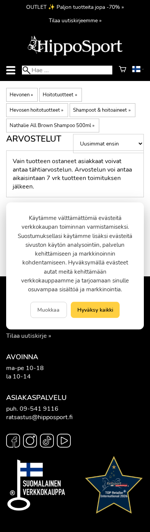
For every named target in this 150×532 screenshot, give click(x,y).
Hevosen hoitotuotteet (36, 110)
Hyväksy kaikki (95, 310)
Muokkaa (48, 310)
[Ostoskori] (122, 70)
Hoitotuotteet (60, 94)
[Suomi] (138, 70)
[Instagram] (30, 442)
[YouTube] (64, 442)
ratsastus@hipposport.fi (39, 417)
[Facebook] (13, 442)
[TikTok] (47, 442)
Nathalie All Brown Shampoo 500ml (52, 125)
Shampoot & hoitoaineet (101, 110)
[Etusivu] (75, 55)
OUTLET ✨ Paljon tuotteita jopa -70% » (75, 7)
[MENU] (10, 70)
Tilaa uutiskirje (26, 336)
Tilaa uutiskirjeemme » (75, 20)
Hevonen (21, 94)
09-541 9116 (39, 409)
